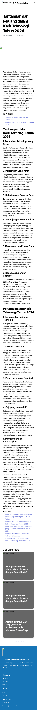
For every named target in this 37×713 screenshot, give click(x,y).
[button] (8, 3)
